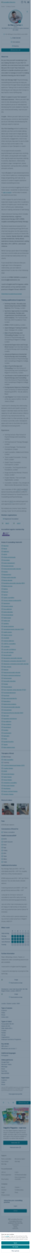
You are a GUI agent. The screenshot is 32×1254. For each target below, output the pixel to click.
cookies (7, 1236)
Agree (15, 1243)
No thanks (15, 1247)
